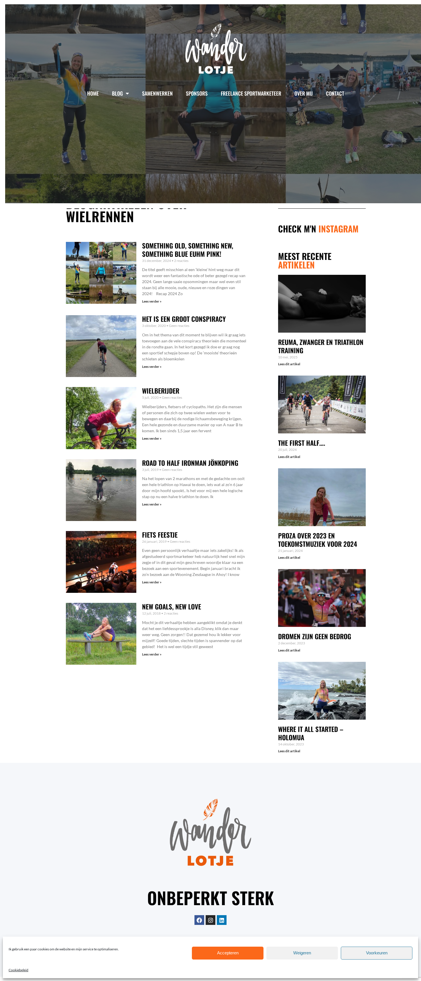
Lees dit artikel (289, 364)
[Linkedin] (222, 920)
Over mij (303, 93)
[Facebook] (199, 920)
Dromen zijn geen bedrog (314, 636)
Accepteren (228, 953)
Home (93, 93)
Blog (117, 93)
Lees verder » (152, 301)
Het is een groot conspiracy (184, 319)
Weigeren (302, 953)
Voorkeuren (376, 953)
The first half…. (301, 443)
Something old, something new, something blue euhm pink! (187, 250)
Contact (335, 93)
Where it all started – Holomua (310, 733)
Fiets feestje (160, 535)
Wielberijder (160, 391)
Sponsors (197, 93)
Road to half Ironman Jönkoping (190, 463)
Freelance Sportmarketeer (251, 93)
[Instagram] (210, 920)
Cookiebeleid (18, 970)
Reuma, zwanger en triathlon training (320, 346)
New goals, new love (171, 606)
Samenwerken (157, 93)
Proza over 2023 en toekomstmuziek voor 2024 (317, 540)
